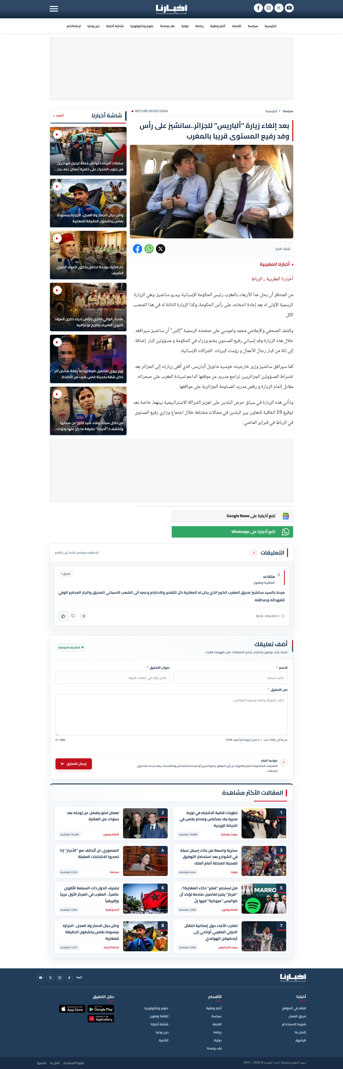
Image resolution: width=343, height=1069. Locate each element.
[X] (50, 977)
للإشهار (301, 1040)
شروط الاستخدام (294, 1024)
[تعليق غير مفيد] (73, 616)
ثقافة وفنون (159, 1016)
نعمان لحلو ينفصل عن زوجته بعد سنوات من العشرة (93, 816)
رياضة (199, 26)
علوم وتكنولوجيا (142, 26)
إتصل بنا (300, 1032)
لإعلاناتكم (74, 26)
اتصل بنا (55, 1063)
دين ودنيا (93, 26)
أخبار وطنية (217, 26)
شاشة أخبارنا (115, 26)
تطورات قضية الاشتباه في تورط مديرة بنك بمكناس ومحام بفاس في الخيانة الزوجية (209, 819)
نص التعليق (278, 689)
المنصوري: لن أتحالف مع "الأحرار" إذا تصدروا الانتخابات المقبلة (89, 853)
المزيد (58, 115)
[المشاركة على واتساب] (149, 248)
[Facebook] (69, 977)
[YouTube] (40, 977)
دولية (185, 26)
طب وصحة (167, 26)
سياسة (253, 26)
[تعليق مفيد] (63, 616)
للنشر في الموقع (294, 1008)
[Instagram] (60, 977)
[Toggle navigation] (54, 9)
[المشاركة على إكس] (160, 248)
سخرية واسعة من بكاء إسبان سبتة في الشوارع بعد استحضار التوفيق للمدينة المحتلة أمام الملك (209, 856)
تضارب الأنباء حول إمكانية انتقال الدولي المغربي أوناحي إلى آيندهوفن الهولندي (211, 932)
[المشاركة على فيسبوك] (137, 248)
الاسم (282, 667)
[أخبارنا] (293, 977)
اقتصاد (236, 26)
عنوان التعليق (158, 667)
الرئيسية (270, 26)
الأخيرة (163, 1040)
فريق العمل (297, 1016)
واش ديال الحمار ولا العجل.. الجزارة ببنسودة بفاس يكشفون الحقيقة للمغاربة (91, 932)
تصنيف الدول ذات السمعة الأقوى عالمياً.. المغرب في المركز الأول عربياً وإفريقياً (89, 894)
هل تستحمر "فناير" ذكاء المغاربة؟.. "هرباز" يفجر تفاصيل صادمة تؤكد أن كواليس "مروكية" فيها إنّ (209, 894)
